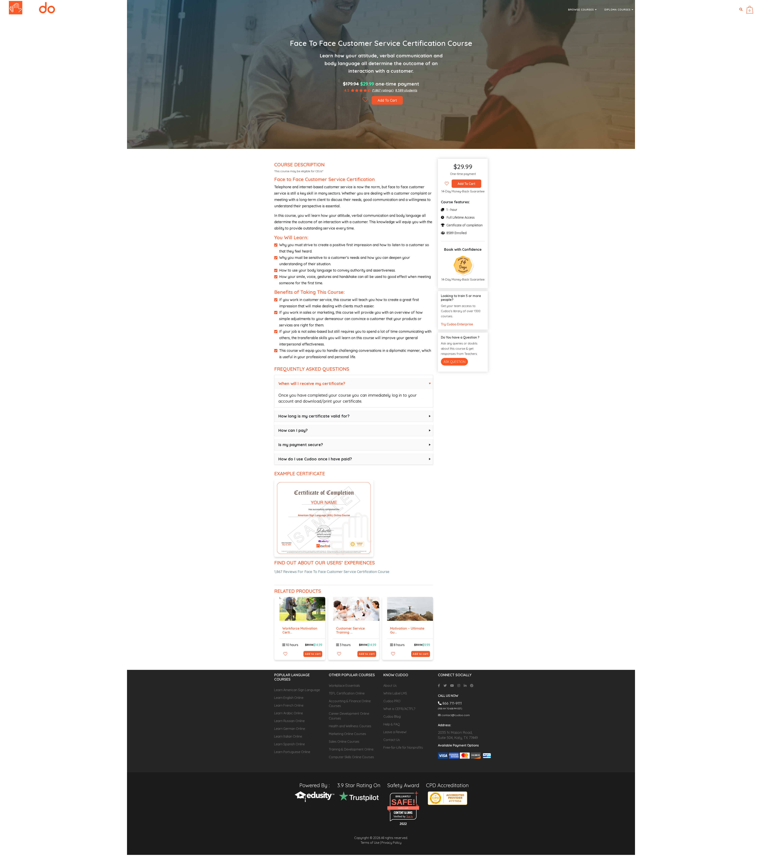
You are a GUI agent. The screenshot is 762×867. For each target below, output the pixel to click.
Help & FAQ (391, 724)
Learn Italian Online (288, 736)
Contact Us (391, 740)
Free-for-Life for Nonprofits (403, 747)
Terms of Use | (371, 843)
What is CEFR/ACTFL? (399, 709)
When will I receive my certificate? (311, 383)
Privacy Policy (391, 843)
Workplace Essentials (344, 686)
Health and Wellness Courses (350, 726)
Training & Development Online (351, 749)
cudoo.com (403, 808)
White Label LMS (395, 693)
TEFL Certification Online (347, 693)
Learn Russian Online (289, 721)
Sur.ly (409, 816)
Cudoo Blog (392, 716)
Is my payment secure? (300, 444)
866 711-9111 (708, 9)
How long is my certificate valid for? (313, 416)
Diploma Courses (618, 9)
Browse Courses (581, 9)
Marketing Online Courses (347, 734)
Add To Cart (387, 100)
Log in (731, 9)
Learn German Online (289, 729)
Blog (681, 9)
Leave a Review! (394, 732)
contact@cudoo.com (455, 715)
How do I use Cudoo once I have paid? (315, 458)
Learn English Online (288, 698)
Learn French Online (288, 705)
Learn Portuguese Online (292, 752)
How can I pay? (293, 430)
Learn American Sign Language (297, 690)
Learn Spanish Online (289, 744)
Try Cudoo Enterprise (457, 324)
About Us (390, 686)
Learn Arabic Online (288, 713)
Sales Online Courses (344, 742)
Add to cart (313, 653)
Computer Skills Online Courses (351, 757)
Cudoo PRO (391, 701)
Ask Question (454, 362)
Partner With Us (654, 9)
